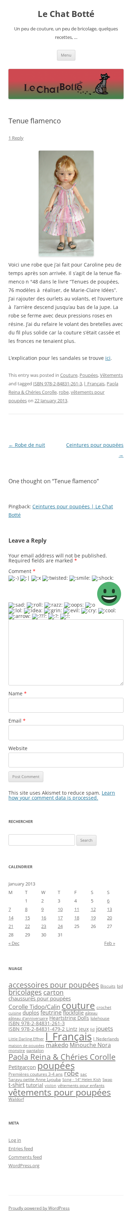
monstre (16, 1050)
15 (27, 918)
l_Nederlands (106, 1039)
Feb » (109, 943)
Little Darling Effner (26, 1038)
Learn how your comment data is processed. (61, 795)
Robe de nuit (26, 445)
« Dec (13, 943)
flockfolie (73, 1012)
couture (78, 1005)
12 (93, 909)
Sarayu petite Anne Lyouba (34, 1079)
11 (76, 909)
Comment (22, 571)
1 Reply (16, 138)
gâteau (91, 1013)
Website (17, 748)
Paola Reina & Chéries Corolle (61, 1057)
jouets (104, 1028)
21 (10, 926)
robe (64, 392)
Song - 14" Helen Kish (81, 1079)
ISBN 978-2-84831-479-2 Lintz (42, 1029)
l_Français (94, 383)
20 (109, 918)
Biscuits (107, 986)
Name (17, 693)
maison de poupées (26, 1045)
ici (108, 358)
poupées (56, 1065)
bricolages (25, 992)
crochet (103, 1007)
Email (17, 720)
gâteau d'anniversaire (28, 1018)
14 (10, 918)
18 (76, 918)
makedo (57, 1045)
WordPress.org (23, 1165)
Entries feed (20, 1148)
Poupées (89, 375)
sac (83, 1074)
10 (60, 909)
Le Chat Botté (66, 13)
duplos (31, 1012)
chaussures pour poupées (39, 998)
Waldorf (16, 1099)
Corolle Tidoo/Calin (34, 1007)
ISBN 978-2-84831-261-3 (57, 383)
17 (60, 918)
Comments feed (25, 1157)
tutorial (34, 1085)
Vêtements (111, 375)
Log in (14, 1140)
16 (43, 918)
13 (109, 909)
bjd (120, 986)
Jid (92, 1029)
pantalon (35, 1050)
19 (93, 918)
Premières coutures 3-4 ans (35, 1074)
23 (43, 926)
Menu (66, 55)
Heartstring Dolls (69, 1018)
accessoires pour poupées (53, 985)
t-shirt (16, 1084)
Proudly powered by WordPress (39, 1208)
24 (60, 926)
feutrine (51, 1012)
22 (27, 926)
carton (53, 992)
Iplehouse (99, 1018)
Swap (107, 1079)
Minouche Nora (90, 1045)
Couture (68, 375)
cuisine (14, 1013)
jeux (84, 1029)
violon (50, 1085)
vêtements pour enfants (81, 1085)
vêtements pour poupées (59, 1092)
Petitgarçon (22, 1066)
